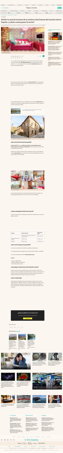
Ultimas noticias (4, 10)
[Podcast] (35, 443)
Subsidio (43, 436)
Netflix (14, 436)
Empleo (23, 436)
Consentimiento (43, 448)
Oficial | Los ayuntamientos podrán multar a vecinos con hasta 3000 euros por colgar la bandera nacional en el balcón (55, 42)
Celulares (18, 436)
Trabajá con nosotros (52, 446)
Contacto (9, 446)
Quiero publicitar (28, 318)
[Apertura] (20, 443)
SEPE (27, 436)
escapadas (11, 327)
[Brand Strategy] (30, 443)
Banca (51, 10)
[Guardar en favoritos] (43, 56)
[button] (60, 383)
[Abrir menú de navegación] (1, 7)
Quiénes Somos (33, 446)
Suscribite (25, 446)
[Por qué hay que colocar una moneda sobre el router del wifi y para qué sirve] (8, 399)
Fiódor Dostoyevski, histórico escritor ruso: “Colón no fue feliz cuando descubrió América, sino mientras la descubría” (55, 53)
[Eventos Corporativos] (25, 443)
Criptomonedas (44, 10)
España (16, 63)
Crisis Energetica (37, 436)
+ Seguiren (39, 56)
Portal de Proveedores (42, 446)
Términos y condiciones (32, 448)
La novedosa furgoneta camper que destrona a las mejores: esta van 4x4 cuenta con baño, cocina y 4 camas (55, 58)
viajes (18, 327)
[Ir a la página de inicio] (6, 7)
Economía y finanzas (13, 10)
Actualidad (36, 10)
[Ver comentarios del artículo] (21, 57)
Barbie (12, 60)
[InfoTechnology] (41, 443)
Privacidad (38, 448)
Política (29, 10)
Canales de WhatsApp (17, 446)
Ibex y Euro (22, 10)
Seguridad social (59, 10)
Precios (31, 436)
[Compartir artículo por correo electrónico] (19, 57)
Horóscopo (48, 436)
